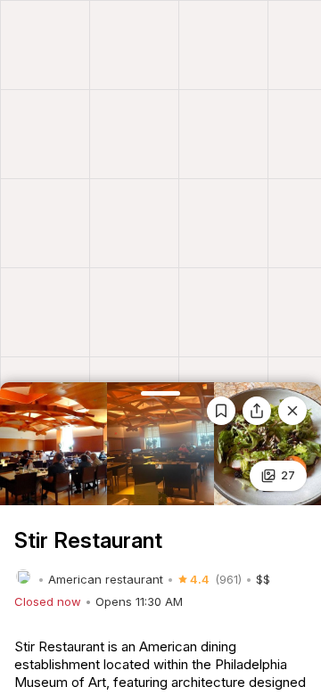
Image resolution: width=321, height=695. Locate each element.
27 (288, 475)
